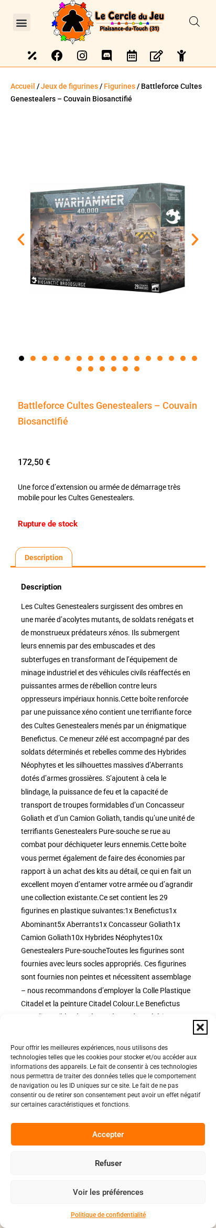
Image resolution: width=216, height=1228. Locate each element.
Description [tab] (44, 557)
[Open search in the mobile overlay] (194, 22)
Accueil (22, 86)
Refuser (108, 1163)
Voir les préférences (108, 1192)
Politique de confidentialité (108, 1215)
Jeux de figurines (69, 86)
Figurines (119, 86)
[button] (200, 1027)
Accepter (108, 1134)
